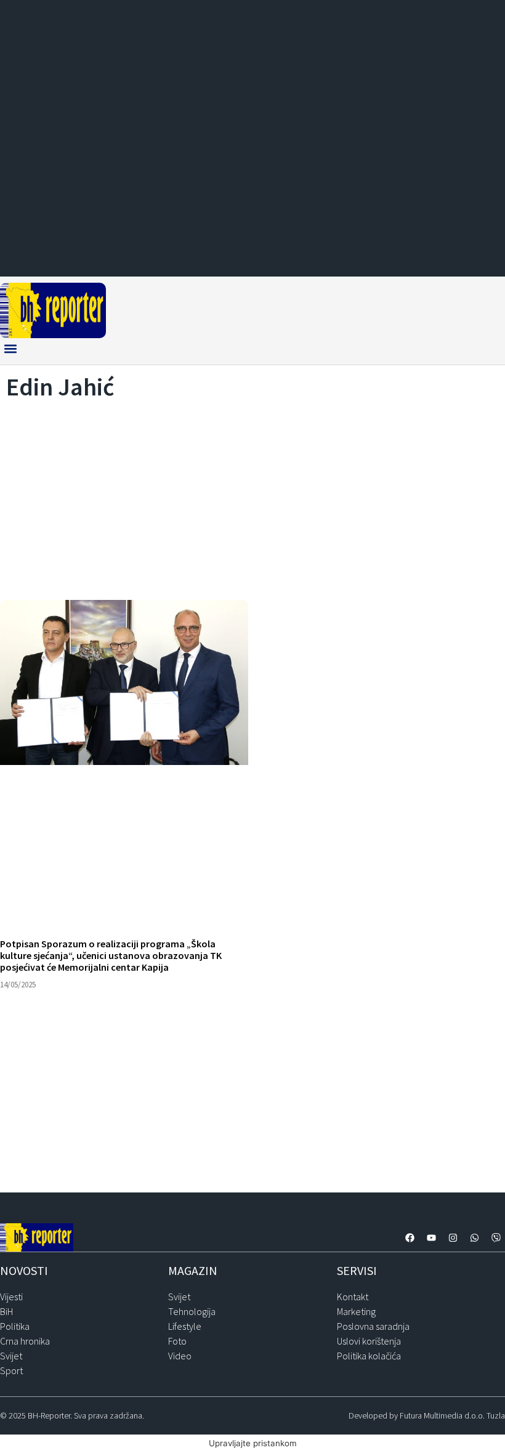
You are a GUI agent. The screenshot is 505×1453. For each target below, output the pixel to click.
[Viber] (496, 1237)
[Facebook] (409, 1237)
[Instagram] (452, 1237)
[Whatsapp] (474, 1237)
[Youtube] (431, 1237)
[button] (10, 348)
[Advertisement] (252, 496)
